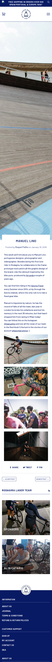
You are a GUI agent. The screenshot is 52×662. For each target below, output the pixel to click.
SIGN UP (6, 636)
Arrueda (30, 275)
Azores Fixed (37, 285)
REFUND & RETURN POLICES (15, 620)
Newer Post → (42, 479)
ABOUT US (7, 606)
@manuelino (10, 323)
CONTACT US (8, 645)
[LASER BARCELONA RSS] (49, 490)
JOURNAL (6, 611)
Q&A (4, 650)
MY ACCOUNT (8, 640)
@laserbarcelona (20, 330)
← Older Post (9, 479)
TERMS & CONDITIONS (12, 615)
